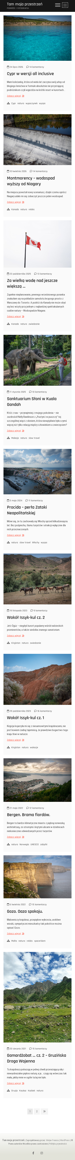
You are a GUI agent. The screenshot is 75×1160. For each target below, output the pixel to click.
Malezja (15, 438)
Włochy (35, 542)
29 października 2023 (20, 711)
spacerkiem (40, 941)
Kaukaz (22, 1090)
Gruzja (14, 1090)
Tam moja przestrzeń (24, 4)
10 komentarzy (39, 392)
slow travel (34, 438)
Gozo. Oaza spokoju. (25, 911)
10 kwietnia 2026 (18, 171)
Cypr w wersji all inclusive (30, 74)
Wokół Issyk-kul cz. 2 (26, 617)
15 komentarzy (39, 904)
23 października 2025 (20, 273)
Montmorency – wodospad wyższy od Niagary (31, 181)
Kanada (15, 209)
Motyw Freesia (52, 1140)
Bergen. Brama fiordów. (28, 815)
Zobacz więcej (15, 96)
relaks (32, 209)
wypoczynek (32, 103)
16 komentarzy (44, 711)
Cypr (13, 103)
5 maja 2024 (15, 500)
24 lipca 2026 (16, 67)
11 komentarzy (35, 500)
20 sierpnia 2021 (17, 1048)
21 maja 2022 (16, 808)
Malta (14, 941)
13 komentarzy (44, 273)
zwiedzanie (34, 324)
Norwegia (24, 844)
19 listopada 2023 (18, 610)
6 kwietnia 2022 (17, 904)
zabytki (43, 844)
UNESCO (35, 844)
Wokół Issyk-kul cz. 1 (25, 718)
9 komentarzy (40, 610)
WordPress (65, 1140)
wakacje (34, 747)
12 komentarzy (36, 808)
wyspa (42, 103)
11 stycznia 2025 (17, 392)
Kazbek (31, 1090)
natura (20, 103)
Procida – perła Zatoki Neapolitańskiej (27, 510)
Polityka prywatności (58, 1144)
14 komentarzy (36, 67)
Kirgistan (15, 643)
